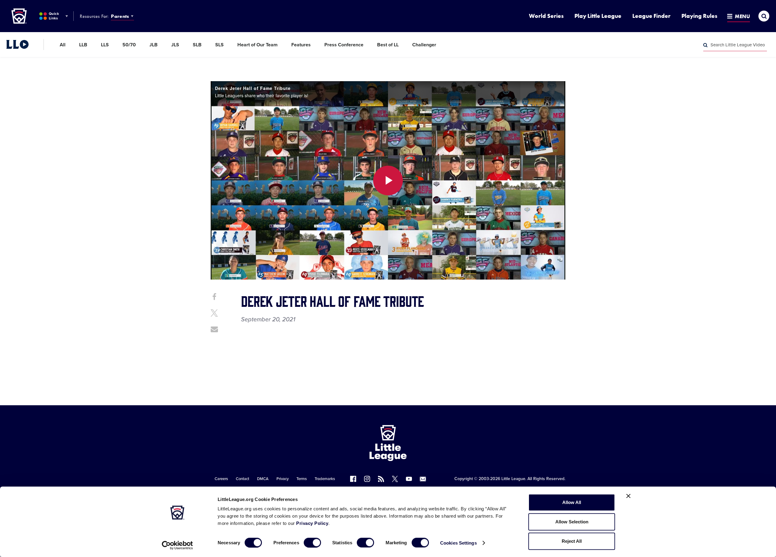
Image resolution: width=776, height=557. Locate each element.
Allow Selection (571, 521)
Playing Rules (699, 16)
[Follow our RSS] (381, 479)
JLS (175, 45)
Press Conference (343, 45)
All (62, 45)
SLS (219, 45)
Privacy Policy (312, 523)
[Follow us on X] (395, 479)
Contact (242, 478)
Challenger (424, 45)
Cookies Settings (458, 542)
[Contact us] (423, 479)
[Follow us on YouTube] (409, 479)
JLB (153, 45)
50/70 (129, 45)
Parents (120, 16)
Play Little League (597, 16)
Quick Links (54, 16)
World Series (546, 16)
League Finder (651, 16)
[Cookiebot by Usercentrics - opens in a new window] (177, 545)
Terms (301, 478)
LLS (105, 45)
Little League (513, 478)
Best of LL (388, 45)
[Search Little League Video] (705, 45)
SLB (197, 45)
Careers (221, 478)
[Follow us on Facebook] (353, 479)
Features (301, 45)
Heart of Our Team (257, 45)
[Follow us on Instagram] (367, 479)
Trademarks (325, 478)
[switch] (312, 542)
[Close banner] (628, 496)
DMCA (263, 478)
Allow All (571, 502)
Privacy (282, 478)
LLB (83, 45)
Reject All (572, 541)
